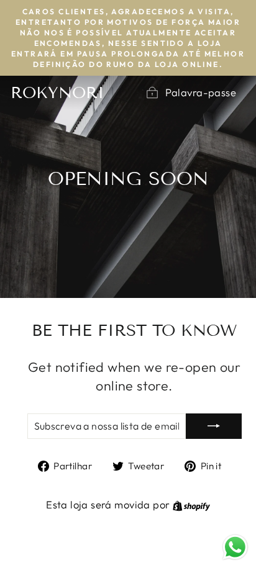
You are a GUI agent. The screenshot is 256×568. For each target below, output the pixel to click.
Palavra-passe (200, 92)
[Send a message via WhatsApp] (235, 547)
